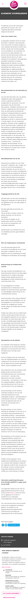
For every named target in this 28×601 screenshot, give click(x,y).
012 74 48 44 (2, 3)
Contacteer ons (14, 525)
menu (25, 3)
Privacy (12, 493)
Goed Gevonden (13, 3)
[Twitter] (6, 525)
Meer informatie (6, 567)
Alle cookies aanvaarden (11, 593)
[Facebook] (3, 525)
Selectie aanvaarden (9, 597)
